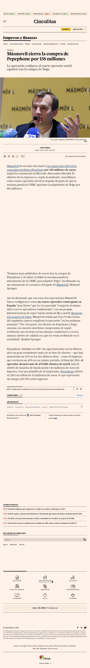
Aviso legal (23, 646)
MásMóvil (10, 407)
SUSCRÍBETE (66, 29)
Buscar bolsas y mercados (14, 533)
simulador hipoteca (45, 580)
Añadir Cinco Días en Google (76, 156)
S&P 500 (21, 14)
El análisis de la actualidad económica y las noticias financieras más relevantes (37, 389)
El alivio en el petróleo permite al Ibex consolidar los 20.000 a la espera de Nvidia (41, 518)
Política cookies (32, 646)
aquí (55, 418)
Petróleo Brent (38, 14)
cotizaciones (17, 598)
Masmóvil (13, 166)
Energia (27, 44)
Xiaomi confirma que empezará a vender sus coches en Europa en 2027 (36, 509)
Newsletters (43, 648)
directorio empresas (73, 589)
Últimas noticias (72, 44)
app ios (45, 598)
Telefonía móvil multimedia (58, 407)
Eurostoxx (13, 544)
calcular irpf (17, 580)
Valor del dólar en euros (78, 14)
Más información (13, 418)
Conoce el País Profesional (45, 608)
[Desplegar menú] (4, 21)
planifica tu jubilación (17, 589)
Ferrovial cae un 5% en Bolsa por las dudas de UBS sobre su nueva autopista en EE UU (42, 523)
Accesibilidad (71, 646)
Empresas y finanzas (20, 38)
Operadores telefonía (32, 407)
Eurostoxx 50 (57, 14)
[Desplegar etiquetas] (81, 406)
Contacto (16, 646)
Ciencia (44, 407)
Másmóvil (62, 284)
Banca (6, 44)
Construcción (36, 44)
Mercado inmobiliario (50, 44)
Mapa (34, 648)
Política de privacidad (60, 646)
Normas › (80, 395)
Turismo (63, 44)
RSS (38, 648)
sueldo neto (73, 580)
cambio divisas (45, 589)
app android (73, 598)
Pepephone (67, 371)
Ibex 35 (6, 14)
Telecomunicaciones (16, 44)
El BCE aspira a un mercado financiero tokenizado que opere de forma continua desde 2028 (45, 514)
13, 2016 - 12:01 (47, 150)
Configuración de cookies (45, 646)
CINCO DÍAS (45, 148)
